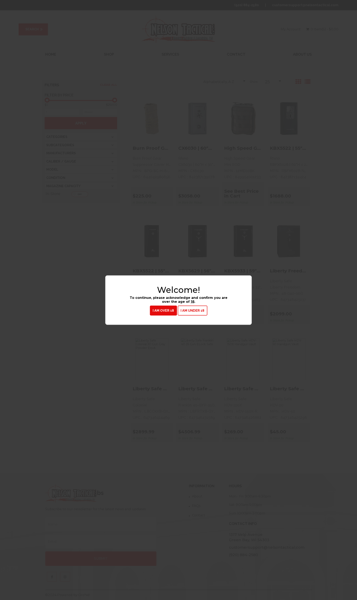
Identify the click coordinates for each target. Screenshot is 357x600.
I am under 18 (192, 310)
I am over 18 (163, 310)
